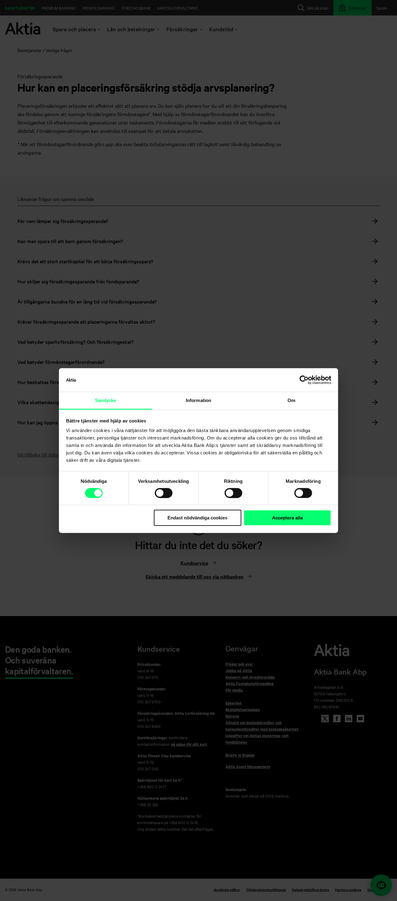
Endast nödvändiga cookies (197, 517)
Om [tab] (291, 400)
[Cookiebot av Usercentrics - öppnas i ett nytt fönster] (304, 380)
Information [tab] (198, 400)
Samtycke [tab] (105, 400)
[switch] (163, 493)
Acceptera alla (287, 517)
